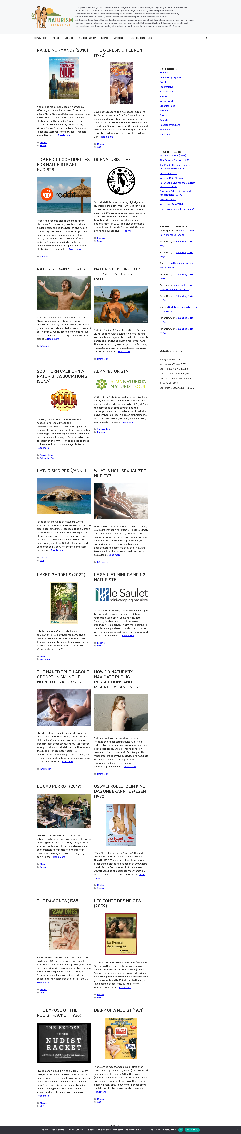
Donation (68, 38)
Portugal (101, 432)
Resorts (101, 643)
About (56, 38)
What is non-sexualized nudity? (177, 209)
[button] (206, 38)
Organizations (46, 455)
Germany (101, 888)
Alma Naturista (111, 371)
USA (99, 147)
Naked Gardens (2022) (61, 574)
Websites (44, 256)
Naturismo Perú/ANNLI (61, 470)
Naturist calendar (87, 38)
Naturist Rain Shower (61, 269)
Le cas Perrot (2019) (59, 786)
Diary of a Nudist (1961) (119, 1010)
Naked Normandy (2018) (62, 50)
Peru (42, 560)
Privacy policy (192, 1130)
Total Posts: (166, 383)
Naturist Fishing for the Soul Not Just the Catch (118, 274)
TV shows (165, 129)
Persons (101, 238)
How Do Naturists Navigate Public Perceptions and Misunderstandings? (117, 679)
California (44, 458)
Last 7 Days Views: (170, 368)
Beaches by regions (170, 77)
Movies (43, 142)
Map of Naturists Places (140, 38)
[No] (237, 1129)
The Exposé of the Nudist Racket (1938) (59, 1013)
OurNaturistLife (112, 159)
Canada (100, 241)
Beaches (164, 72)
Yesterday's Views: (170, 364)
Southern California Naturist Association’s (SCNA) (62, 376)
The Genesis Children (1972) (175, 160)
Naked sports (167, 101)
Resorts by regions (170, 124)
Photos (164, 115)
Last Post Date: (168, 387)
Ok (180, 1130)
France (43, 145)
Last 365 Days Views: (172, 378)
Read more (64, 135)
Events (163, 82)
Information (45, 346)
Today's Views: (168, 359)
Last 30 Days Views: (171, 373)
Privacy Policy (40, 38)
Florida (43, 659)
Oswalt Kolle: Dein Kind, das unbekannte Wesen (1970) (120, 791)
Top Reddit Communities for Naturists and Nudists (63, 164)
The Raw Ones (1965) (58, 900)
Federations (166, 86)
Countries (118, 38)
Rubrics (104, 38)
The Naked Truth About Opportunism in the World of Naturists (63, 677)
